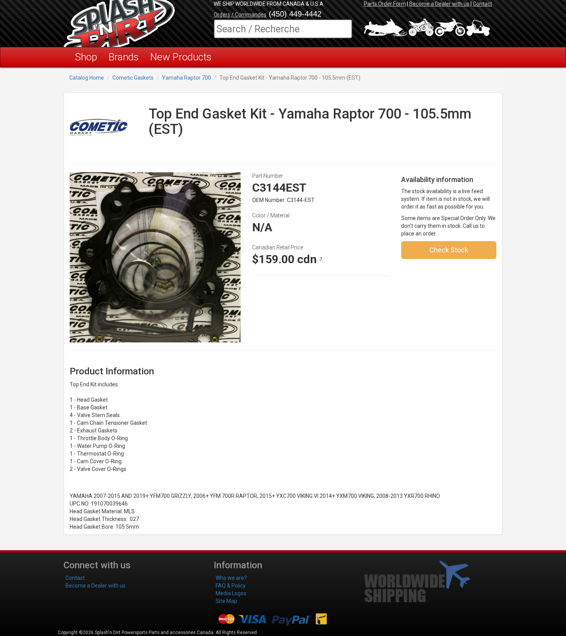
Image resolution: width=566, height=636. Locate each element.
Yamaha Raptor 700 (186, 78)
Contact (482, 4)
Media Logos (231, 593)
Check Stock (448, 250)
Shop (86, 57)
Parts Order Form (385, 4)
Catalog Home (86, 78)
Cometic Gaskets (133, 78)
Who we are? (231, 578)
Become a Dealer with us (439, 4)
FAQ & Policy (231, 586)
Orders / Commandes (240, 15)
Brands (124, 57)
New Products (180, 57)
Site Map (226, 601)
